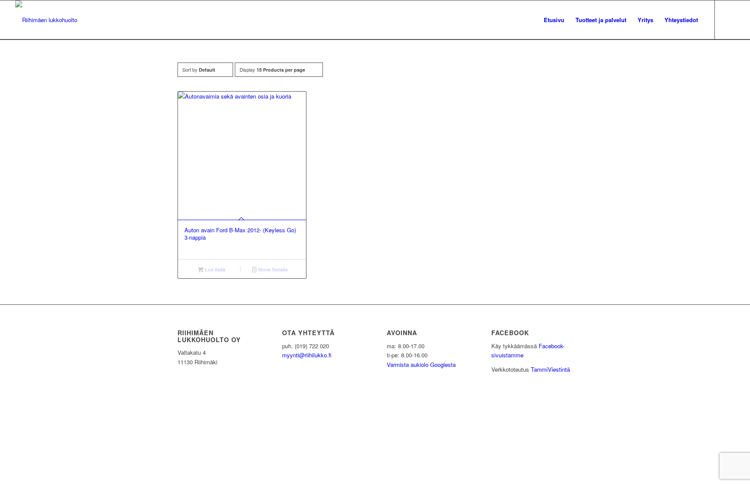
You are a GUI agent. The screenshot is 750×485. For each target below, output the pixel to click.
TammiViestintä (550, 369)
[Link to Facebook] (728, 19)
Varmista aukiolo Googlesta (421, 364)
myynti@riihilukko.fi (307, 355)
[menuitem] (554, 20)
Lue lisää (214, 269)
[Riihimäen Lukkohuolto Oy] (46, 20)
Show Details (272, 269)
